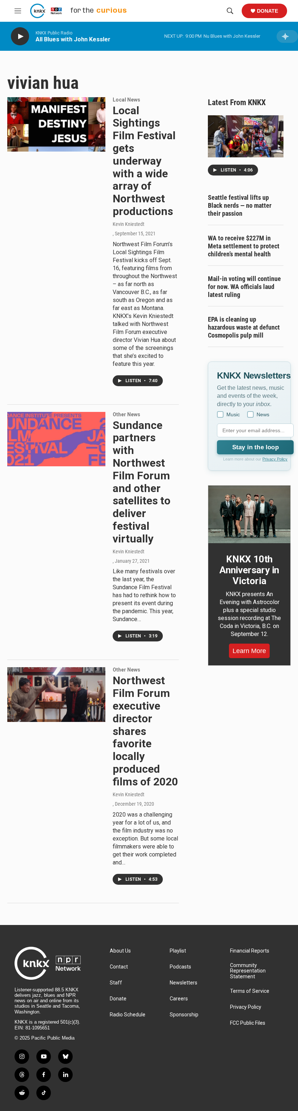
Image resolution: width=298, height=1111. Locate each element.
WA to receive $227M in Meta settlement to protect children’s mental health (243, 246)
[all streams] (287, 36)
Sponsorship (184, 1014)
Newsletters (183, 983)
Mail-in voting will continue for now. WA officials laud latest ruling (244, 286)
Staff (116, 983)
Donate (267, 11)
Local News (126, 100)
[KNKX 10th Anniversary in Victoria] (249, 514)
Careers (179, 998)
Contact (119, 967)
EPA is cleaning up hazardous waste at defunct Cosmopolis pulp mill (244, 327)
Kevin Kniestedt (128, 224)
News (263, 414)
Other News (126, 414)
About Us (120, 951)
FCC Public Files (247, 1023)
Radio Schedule (127, 1014)
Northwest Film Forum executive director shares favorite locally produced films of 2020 (145, 731)
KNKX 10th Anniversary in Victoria (249, 570)
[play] (20, 36)
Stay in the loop (255, 447)
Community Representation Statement (248, 971)
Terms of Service (249, 991)
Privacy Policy (274, 459)
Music (233, 414)
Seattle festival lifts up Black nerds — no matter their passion (239, 205)
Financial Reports (249, 951)
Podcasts (180, 967)
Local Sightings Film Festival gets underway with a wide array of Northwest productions (144, 161)
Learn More (249, 650)
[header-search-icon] (230, 11)
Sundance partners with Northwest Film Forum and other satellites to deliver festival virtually (141, 482)
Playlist (178, 951)
